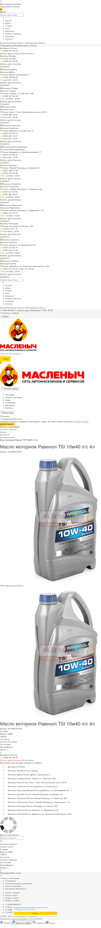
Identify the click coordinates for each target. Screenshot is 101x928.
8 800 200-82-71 (9, 310)
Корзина (5, 416)
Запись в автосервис (11, 426)
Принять (35, 913)
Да (1, 9)
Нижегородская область (35, 42)
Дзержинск (9, 31)
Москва (8, 20)
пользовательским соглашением (25, 909)
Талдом (8, 25)
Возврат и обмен (12, 900)
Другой (3, 12)
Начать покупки (7, 424)
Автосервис (10, 394)
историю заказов (81, 421)
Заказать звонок (24, 310)
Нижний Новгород (13, 33)
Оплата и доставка (13, 397)
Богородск (9, 36)
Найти (6, 359)
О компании (10, 402)
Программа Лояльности (15, 888)
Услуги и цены (11, 895)
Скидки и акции (11, 897)
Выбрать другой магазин (10, 53)
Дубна (8, 23)
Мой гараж (8, 412)
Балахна (9, 39)
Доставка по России (28, 45)
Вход (6, 316)
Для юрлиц (10, 405)
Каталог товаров (12, 892)
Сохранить (4, 66)
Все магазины (28, 53)
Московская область (15, 42)
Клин (7, 28)
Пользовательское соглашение (18, 883)
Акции (7, 400)
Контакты (9, 407)
